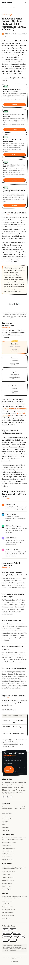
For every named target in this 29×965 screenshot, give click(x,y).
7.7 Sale (15, 936)
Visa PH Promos (6, 918)
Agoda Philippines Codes (8, 871)
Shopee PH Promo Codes (9, 842)
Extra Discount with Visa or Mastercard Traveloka (12, 90)
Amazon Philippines (7, 856)
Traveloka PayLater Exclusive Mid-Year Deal (14, 191)
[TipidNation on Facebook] (3, 796)
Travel (7, 8)
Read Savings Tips (19, 769)
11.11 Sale (5, 929)
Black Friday (16, 933)
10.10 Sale (13, 940)
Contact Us (5, 821)
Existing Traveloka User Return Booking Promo (13, 140)
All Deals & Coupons (7, 816)
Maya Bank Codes (7, 904)
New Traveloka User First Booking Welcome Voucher (14, 166)
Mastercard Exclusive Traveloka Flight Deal (13, 115)
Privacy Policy (5, 827)
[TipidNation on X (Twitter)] (7, 796)
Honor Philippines (6, 889)
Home (3, 8)
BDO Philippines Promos (8, 909)
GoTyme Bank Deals (7, 906)
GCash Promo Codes (7, 901)
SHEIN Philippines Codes (8, 854)
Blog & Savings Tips (7, 819)
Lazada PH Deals (6, 845)
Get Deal (14, 104)
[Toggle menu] (25, 2)
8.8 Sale (21, 936)
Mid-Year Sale (6, 933)
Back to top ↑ (14, 961)
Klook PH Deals (6, 874)
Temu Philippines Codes (8, 848)
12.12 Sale (13, 929)
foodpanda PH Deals (7, 859)
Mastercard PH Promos (8, 915)
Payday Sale (6, 936)
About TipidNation (7, 813)
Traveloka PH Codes (7, 877)
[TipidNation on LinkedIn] (11, 796)
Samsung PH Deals (7, 883)
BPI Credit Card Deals (7, 912)
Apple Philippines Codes (8, 880)
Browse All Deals (8, 769)
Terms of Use (5, 830)
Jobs (3, 824)
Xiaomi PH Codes (6, 886)
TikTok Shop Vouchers (8, 851)
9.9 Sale (5, 940)
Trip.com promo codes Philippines (14, 408)
